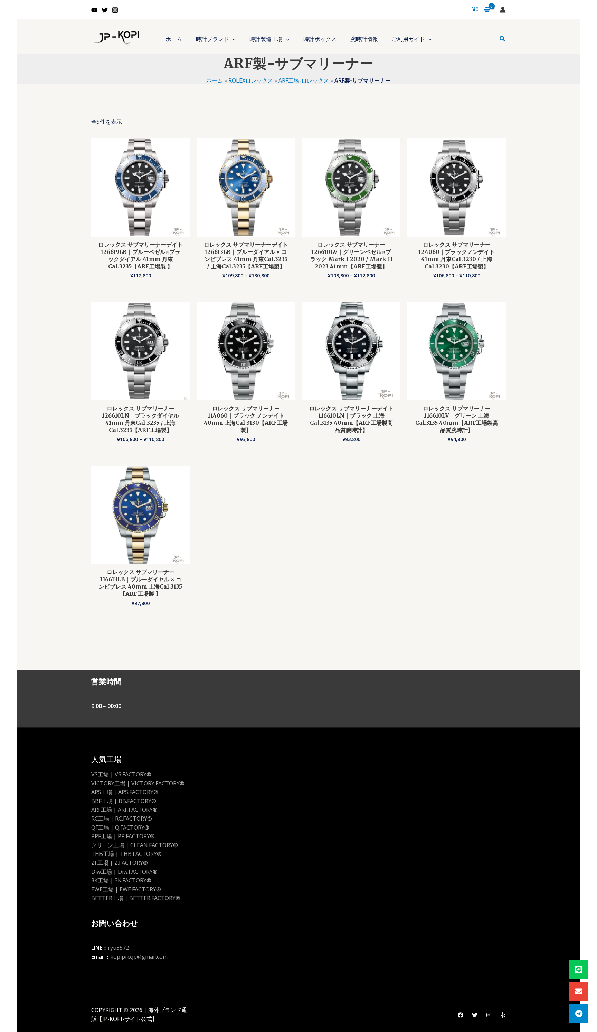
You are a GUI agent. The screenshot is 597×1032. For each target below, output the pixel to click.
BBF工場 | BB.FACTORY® (123, 801)
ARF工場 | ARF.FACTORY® (124, 809)
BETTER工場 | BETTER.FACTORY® (135, 898)
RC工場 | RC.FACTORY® (121, 818)
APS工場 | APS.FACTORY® (124, 792)
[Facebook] (460, 1015)
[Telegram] (578, 1013)
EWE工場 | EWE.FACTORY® (126, 889)
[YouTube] (94, 10)
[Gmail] (578, 991)
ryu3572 (118, 948)
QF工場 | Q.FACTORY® (120, 827)
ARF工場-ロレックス (303, 80)
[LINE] (578, 969)
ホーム (214, 80)
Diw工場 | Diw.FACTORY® (124, 872)
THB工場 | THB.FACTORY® (126, 854)
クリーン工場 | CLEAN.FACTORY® (134, 845)
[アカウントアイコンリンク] (503, 10)
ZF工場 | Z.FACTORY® (119, 863)
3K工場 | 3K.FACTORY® (121, 880)
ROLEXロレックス (250, 80)
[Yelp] (503, 1015)
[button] (232, 39)
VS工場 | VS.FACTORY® (121, 774)
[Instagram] (115, 10)
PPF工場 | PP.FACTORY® (123, 836)
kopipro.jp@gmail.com (139, 957)
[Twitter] (105, 10)
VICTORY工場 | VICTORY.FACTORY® (137, 783)
